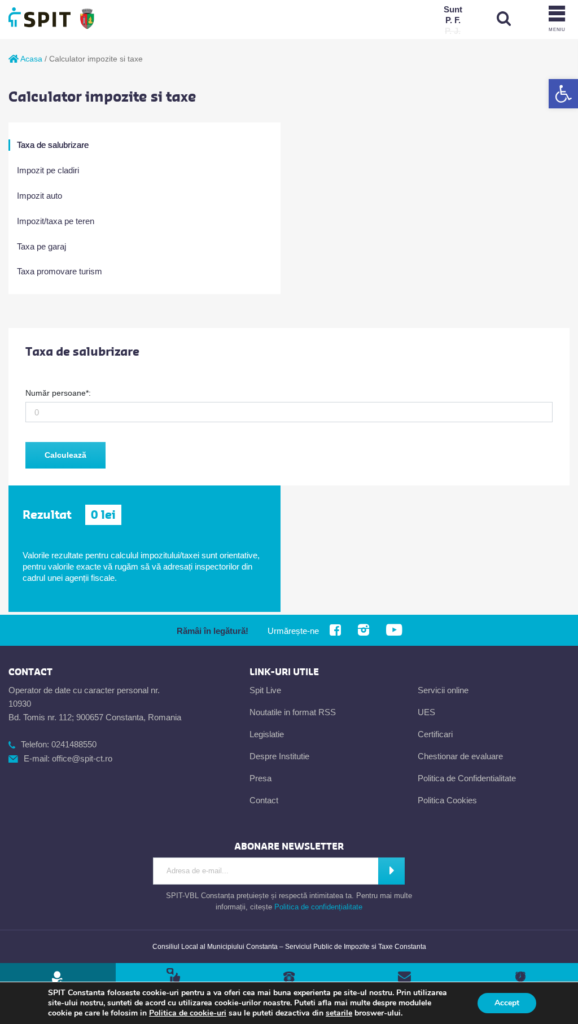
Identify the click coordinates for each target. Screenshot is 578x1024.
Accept (506, 1002)
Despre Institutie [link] (279, 756)
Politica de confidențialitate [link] (318, 907)
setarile (339, 1013)
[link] (563, 93)
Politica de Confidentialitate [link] (467, 778)
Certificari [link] (435, 734)
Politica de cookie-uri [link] (187, 1013)
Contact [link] (263, 800)
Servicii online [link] (443, 690)
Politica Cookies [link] (447, 800)
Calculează (65, 455)
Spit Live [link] (265, 690)
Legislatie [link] (266, 734)
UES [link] (426, 712)
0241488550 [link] (74, 744)
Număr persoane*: (58, 392)
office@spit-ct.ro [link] (82, 758)
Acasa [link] (30, 58)
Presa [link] (260, 778)
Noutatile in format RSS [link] (292, 712)
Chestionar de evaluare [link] (460, 756)
